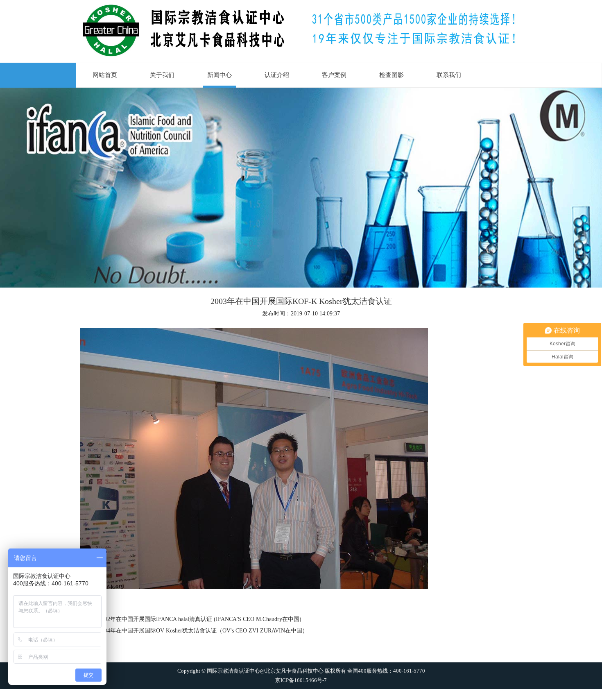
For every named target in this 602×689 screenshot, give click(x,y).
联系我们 (449, 75)
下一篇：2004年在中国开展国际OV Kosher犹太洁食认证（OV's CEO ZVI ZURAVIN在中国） (192, 631)
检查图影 (391, 75)
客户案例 (334, 75)
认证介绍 (277, 75)
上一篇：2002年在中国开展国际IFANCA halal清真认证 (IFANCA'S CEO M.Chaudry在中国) (188, 619)
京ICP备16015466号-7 (301, 680)
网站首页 (105, 75)
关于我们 (162, 75)
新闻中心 (219, 75)
